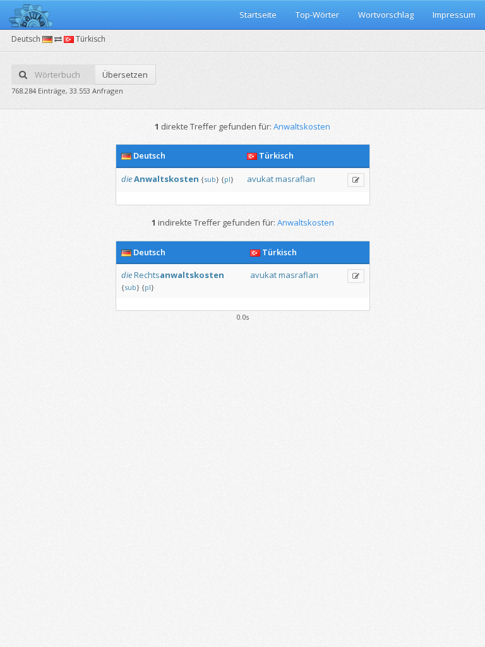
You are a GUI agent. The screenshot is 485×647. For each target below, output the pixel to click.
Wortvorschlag (386, 14)
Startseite (258, 14)
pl (227, 179)
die (126, 178)
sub (210, 179)
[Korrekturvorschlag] (355, 180)
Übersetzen (125, 74)
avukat (260, 178)
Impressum (454, 14)
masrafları (295, 178)
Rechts (179, 275)
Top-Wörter (317, 14)
